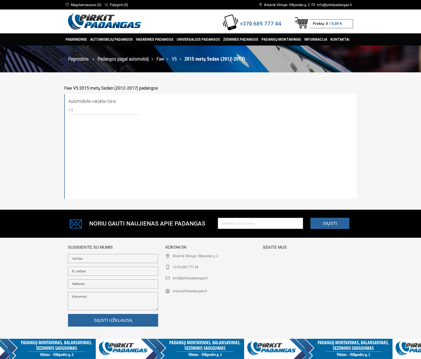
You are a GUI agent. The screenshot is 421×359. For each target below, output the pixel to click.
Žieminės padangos (240, 39)
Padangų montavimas (281, 39)
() (86, 5)
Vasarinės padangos (154, 39)
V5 (174, 59)
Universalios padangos (198, 39)
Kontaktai (339, 39)
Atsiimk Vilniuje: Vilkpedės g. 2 (287, 5)
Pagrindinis (76, 39)
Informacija (315, 39)
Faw (160, 59)
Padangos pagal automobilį (123, 59)
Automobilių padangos (111, 39)
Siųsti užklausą (113, 320)
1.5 (70, 110)
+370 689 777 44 (260, 24)
